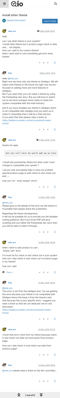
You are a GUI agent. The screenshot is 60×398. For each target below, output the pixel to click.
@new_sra (13, 78)
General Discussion (16, 20)
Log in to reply (50, 21)
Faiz (10, 73)
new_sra (12, 31)
